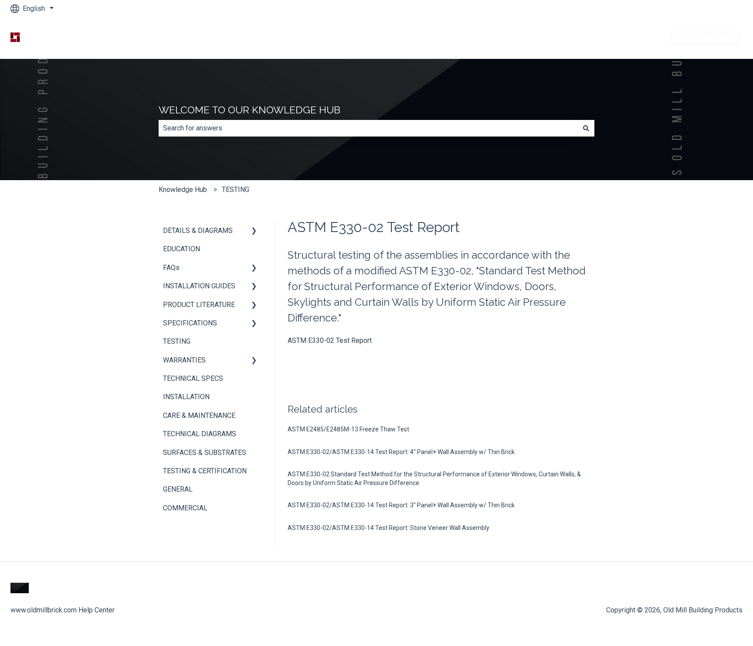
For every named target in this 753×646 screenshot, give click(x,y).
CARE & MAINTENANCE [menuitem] (199, 415)
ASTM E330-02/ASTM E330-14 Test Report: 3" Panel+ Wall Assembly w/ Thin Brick (401, 505)
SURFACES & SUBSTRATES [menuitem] (204, 452)
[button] (254, 231)
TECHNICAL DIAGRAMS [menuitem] (199, 434)
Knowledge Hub (183, 189)
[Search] (586, 128)
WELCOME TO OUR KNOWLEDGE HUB (249, 110)
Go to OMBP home (705, 38)
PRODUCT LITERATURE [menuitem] (199, 305)
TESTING (235, 189)
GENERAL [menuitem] (178, 489)
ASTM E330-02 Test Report (330, 340)
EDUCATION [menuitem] (181, 249)
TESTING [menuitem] (176, 341)
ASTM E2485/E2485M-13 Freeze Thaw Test (348, 429)
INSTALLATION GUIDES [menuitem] (199, 286)
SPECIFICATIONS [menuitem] (190, 323)
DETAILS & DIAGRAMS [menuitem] (198, 230)
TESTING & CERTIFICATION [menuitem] (205, 471)
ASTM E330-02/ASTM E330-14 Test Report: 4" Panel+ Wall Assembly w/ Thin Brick (401, 451)
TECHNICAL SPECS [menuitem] (193, 378)
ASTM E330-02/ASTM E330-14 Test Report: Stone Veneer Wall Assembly (388, 527)
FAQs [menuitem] (171, 267)
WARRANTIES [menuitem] (184, 360)
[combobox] (368, 128)
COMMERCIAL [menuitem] (185, 508)
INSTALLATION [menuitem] (186, 397)
